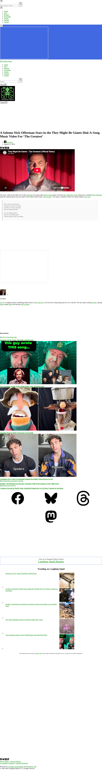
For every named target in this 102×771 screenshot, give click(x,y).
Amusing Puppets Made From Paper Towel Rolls (16, 433)
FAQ (5, 66)
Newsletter (7, 70)
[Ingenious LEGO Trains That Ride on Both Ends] (8, 337)
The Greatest (47, 197)
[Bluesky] (3, 148)
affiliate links (38, 653)
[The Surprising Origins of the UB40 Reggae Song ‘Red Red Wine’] (38, 384)
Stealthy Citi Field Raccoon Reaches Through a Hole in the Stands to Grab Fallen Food (29, 484)
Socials (6, 72)
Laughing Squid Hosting (51, 561)
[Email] (8, 148)
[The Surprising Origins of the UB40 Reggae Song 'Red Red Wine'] (66, 649)
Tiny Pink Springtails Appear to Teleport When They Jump (24, 620)
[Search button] (20, 80)
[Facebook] (1, 148)
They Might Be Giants (70, 195)
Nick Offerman (97, 195)
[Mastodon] (51, 523)
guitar (1, 304)
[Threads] (6, 148)
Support (6, 74)
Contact (6, 75)
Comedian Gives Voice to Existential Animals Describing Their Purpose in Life (26, 479)
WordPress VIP (31, 767)
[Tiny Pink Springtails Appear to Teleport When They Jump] (66, 633)
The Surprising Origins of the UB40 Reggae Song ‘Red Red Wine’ (22, 386)
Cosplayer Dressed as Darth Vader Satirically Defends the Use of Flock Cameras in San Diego (31, 488)
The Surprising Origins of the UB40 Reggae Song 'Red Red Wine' (26, 635)
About (6, 65)
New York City (39, 302)
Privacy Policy (4, 761)
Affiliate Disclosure (22, 763)
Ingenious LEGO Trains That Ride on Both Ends (16, 340)
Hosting (6, 68)
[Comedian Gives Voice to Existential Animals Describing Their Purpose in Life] (38, 476)
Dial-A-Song (48, 195)
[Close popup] (1, 26)
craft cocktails (25, 304)
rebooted (29, 195)
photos (11, 304)
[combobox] (9, 82)
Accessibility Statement (7, 763)
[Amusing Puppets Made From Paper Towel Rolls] (38, 430)
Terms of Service (15, 761)
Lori (1, 302)
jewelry (94, 302)
